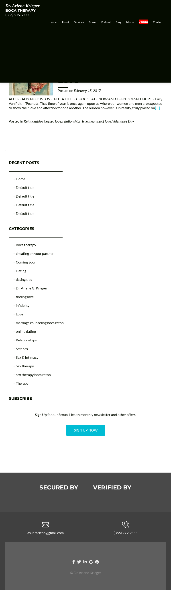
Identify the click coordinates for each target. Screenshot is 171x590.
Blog (118, 22)
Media (130, 22)
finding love (25, 297)
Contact (157, 22)
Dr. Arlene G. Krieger (31, 288)
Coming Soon (26, 262)
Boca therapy (26, 245)
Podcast (106, 22)
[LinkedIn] (85, 561)
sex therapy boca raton (33, 374)
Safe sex (22, 348)
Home (53, 22)
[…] (157, 108)
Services (79, 22)
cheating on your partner (35, 253)
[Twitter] (79, 561)
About (65, 22)
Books (92, 22)
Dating (21, 271)
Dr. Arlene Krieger (22, 5)
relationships (71, 121)
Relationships (33, 121)
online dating (26, 331)
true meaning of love (96, 121)
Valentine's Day (123, 121)
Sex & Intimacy (27, 357)
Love (19, 314)
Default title (25, 187)
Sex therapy (25, 366)
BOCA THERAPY (20, 10)
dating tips (24, 279)
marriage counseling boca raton (40, 323)
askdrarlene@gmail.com (45, 533)
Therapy (22, 383)
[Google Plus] (91, 561)
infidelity (22, 305)
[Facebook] (73, 561)
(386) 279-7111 (17, 15)
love (58, 121)
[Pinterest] (97, 561)
